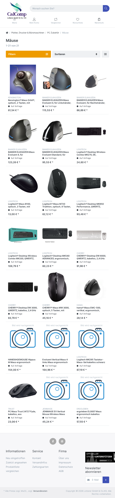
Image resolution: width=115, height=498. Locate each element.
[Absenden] (106, 480)
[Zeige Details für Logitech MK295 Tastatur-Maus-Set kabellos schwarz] (91, 339)
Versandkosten (40, 491)
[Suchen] (106, 8)
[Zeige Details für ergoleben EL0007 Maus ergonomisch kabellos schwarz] (91, 391)
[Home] (7, 32)
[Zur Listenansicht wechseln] (105, 54)
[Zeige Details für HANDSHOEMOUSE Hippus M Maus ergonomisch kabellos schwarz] (23, 339)
